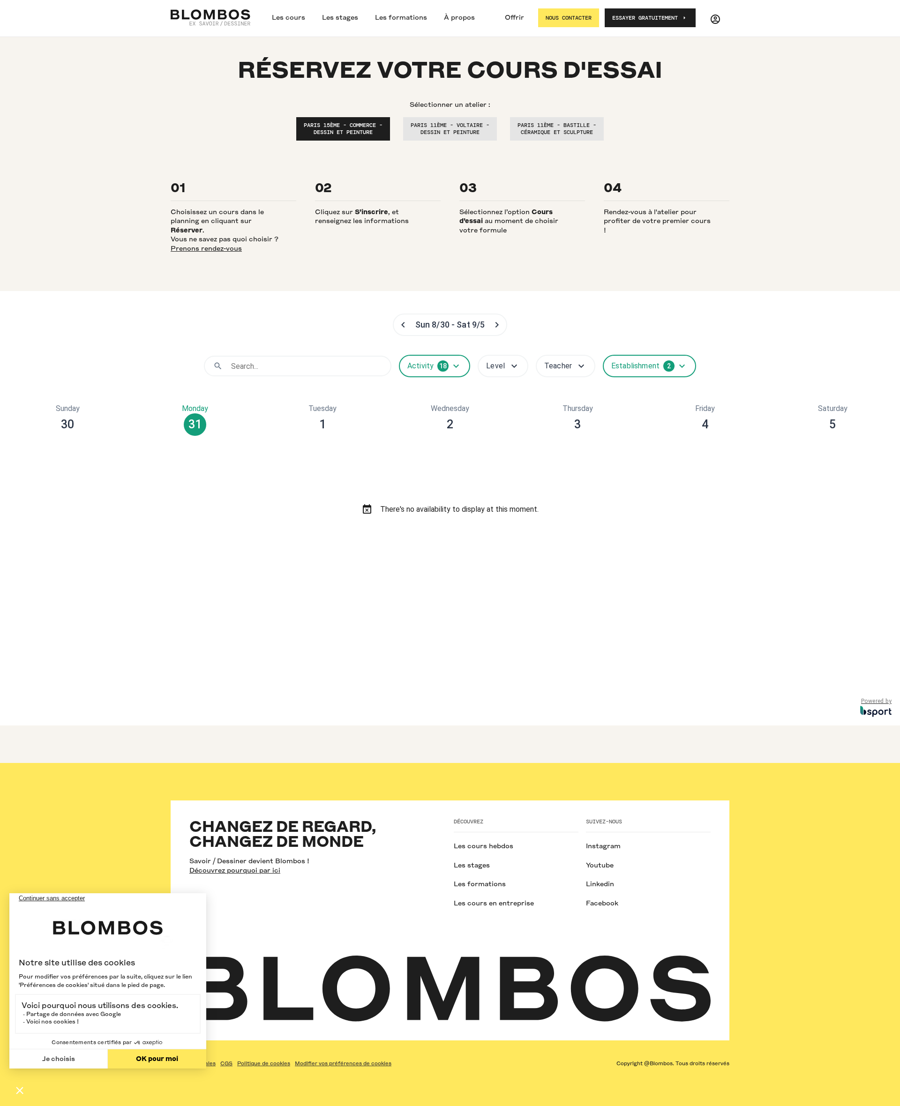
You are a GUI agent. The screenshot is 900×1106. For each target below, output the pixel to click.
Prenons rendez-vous (206, 248)
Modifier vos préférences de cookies (343, 1063)
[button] (288, 18)
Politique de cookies (263, 1063)
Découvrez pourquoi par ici (234, 870)
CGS (226, 1063)
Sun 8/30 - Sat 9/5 (450, 324)
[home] (210, 17)
